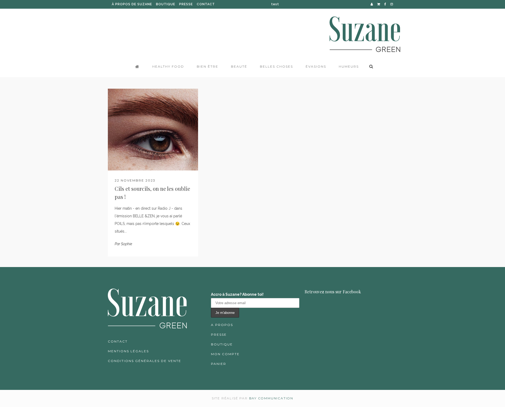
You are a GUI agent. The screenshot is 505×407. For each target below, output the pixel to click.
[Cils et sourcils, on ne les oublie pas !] (153, 129)
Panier (218, 364)
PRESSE (186, 4)
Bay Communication (271, 398)
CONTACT (206, 4)
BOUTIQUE (165, 4)
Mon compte (225, 354)
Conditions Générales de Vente (144, 361)
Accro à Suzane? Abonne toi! (237, 294)
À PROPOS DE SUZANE (132, 4)
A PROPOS (222, 325)
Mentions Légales (128, 351)
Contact (118, 341)
